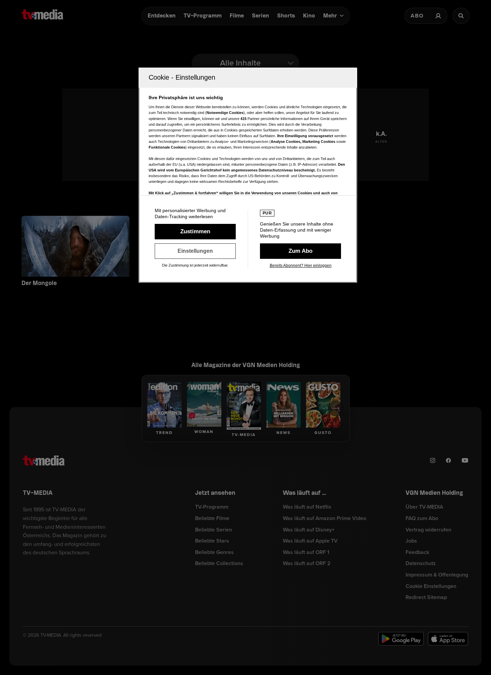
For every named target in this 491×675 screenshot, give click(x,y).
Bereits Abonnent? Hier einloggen (301, 265)
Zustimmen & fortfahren (195, 231)
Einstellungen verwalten (195, 251)
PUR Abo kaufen (300, 251)
